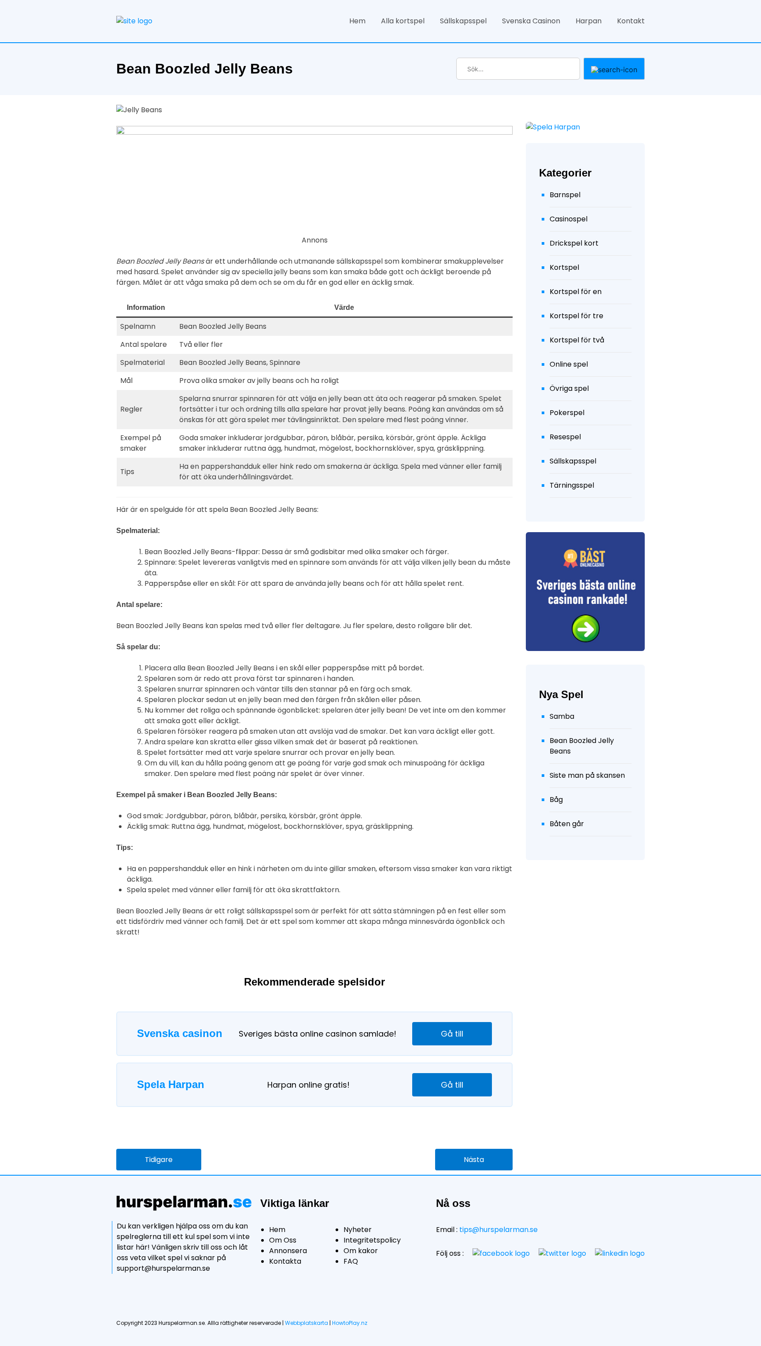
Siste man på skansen (587, 775)
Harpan (589, 21)
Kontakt (631, 21)
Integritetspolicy (372, 1240)
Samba (562, 716)
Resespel (565, 437)
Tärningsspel (572, 485)
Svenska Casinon (531, 21)
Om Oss (282, 1240)
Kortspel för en (576, 292)
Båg (556, 799)
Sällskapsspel (463, 21)
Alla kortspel (403, 21)
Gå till (452, 1033)
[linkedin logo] (620, 1253)
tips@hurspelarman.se (498, 1230)
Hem (357, 21)
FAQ (351, 1261)
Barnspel (565, 195)
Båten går (567, 824)
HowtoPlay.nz (349, 1323)
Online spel (569, 364)
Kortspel (564, 267)
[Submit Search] (614, 69)
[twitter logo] (562, 1253)
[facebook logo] (501, 1253)
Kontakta (285, 1261)
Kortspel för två (577, 340)
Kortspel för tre (576, 316)
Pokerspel (567, 413)
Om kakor (361, 1251)
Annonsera (288, 1251)
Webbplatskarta (306, 1323)
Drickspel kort (574, 243)
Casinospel (568, 219)
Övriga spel (569, 388)
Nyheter (358, 1230)
